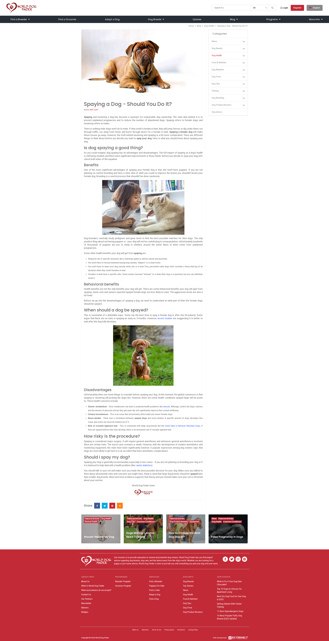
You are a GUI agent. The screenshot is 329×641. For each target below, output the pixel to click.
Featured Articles (92, 519)
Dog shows (217, 112)
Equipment (194, 522)
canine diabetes (144, 465)
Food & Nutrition (219, 62)
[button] (244, 41)
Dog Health (209, 26)
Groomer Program (123, 586)
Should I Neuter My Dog (99, 537)
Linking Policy (193, 630)
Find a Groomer (67, 19)
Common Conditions (146, 522)
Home (191, 26)
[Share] (120, 506)
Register (297, 8)
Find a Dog (154, 599)
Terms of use (156, 630)
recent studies (164, 318)
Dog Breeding (218, 98)
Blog (233, 19)
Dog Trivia (216, 76)
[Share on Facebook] (97, 506)
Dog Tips (216, 83)
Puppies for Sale (156, 586)
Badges (84, 612)
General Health (91, 522)
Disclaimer (181, 630)
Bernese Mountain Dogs (189, 426)
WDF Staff (94, 110)
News (214, 41)
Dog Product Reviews (221, 105)
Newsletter (86, 603)
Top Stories (188, 586)
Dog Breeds (155, 19)
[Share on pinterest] (112, 506)
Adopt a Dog (112, 19)
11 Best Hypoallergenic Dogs (230, 611)
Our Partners (87, 599)
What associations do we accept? (96, 590)
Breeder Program (123, 581)
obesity (166, 406)
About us (135, 630)
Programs (272, 19)
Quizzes (197, 19)
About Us (85, 581)
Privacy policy (169, 630)
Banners (85, 607)
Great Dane (170, 426)
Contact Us (86, 594)
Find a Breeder (19, 19)
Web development (220, 638)
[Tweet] (105, 506)
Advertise (145, 630)
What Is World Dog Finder (92, 586)
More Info (315, 19)
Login (285, 8)
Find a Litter (154, 590)
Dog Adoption (218, 69)
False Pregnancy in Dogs (227, 537)
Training (215, 91)
